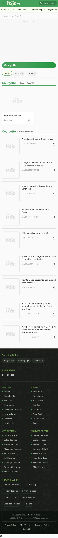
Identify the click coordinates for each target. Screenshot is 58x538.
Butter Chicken (10, 497)
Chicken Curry (30, 484)
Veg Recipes (9, 431)
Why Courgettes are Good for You (38, 139)
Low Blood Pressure (13, 409)
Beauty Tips (38, 419)
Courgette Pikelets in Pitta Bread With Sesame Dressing (37, 163)
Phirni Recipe (39, 467)
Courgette (18, 16)
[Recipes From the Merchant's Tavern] (11, 216)
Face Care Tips (40, 458)
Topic (10, 16)
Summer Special (40, 431)
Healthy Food (10, 414)
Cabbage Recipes (12, 462)
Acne (35, 423)
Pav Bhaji (29, 504)
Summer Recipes (40, 435)
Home (4, 16)
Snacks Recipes (37, 10)
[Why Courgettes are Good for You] (11, 146)
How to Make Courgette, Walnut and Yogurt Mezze (39, 281)
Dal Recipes (9, 458)
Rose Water (38, 396)
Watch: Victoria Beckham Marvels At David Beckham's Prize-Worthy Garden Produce (39, 330)
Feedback (36, 525)
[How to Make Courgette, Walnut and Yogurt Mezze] (11, 287)
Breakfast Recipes (12, 504)
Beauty (35, 387)
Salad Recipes (10, 440)
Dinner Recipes (11, 435)
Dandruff (37, 409)
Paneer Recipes (11, 444)
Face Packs (38, 414)
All (7, 73)
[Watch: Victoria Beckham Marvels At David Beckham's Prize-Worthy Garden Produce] (11, 334)
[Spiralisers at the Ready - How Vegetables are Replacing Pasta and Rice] (11, 310)
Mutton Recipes (11, 491)
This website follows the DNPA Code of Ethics (29, 515)
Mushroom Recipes (12, 449)
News (31, 73)
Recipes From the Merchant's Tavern (35, 210)
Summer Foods (39, 440)
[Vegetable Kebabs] (17, 100)
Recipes (5, 10)
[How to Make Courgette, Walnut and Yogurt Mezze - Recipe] (11, 263)
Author (46, 525)
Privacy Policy (10, 525)
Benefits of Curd (40, 449)
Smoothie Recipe (40, 462)
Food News (38, 360)
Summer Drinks (39, 444)
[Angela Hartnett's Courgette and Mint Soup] (11, 193)
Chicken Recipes (11, 484)
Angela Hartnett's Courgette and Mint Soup (37, 187)
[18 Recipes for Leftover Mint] (11, 240)
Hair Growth (38, 400)
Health (6, 387)
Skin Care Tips (39, 453)
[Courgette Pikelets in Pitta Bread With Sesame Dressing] (11, 170)
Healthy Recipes (20, 10)
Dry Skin (36, 405)
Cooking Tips (23, 360)
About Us (24, 525)
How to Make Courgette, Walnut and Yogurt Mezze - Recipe (39, 257)
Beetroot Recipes (12, 467)
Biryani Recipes (29, 491)
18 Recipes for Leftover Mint (35, 233)
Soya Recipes (10, 453)
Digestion (8, 419)
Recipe (19, 73)
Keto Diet (8, 400)
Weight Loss (9, 360)
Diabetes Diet (10, 396)
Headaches (9, 423)
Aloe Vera (37, 391)
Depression (9, 405)
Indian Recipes (10, 479)
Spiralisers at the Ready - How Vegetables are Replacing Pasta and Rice (37, 306)
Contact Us (27, 529)
